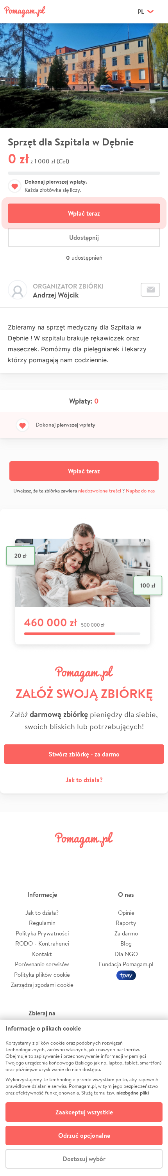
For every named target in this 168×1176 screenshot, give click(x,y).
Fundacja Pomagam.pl (126, 964)
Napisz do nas (140, 490)
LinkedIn (97, 857)
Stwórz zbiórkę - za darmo (84, 754)
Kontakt (42, 954)
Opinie (126, 912)
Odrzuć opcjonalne (84, 1135)
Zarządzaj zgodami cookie (42, 984)
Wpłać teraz (84, 213)
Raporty (126, 922)
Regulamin (42, 922)
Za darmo (126, 933)
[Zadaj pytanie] (150, 290)
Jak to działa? (84, 780)
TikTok (124, 857)
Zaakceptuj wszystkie (84, 1112)
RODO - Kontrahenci (42, 943)
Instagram (71, 857)
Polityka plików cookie (42, 974)
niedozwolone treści (99, 490)
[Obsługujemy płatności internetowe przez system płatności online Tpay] (126, 974)
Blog (126, 943)
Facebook (17, 857)
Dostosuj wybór (84, 1159)
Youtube (151, 857)
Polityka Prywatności (42, 933)
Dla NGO (126, 954)
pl (141, 11)
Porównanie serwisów (42, 964)
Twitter (44, 857)
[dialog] (84, 1098)
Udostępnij (84, 237)
